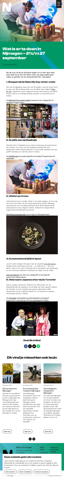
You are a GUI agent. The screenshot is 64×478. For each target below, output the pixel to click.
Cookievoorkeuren (54, 475)
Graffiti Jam (13, 156)
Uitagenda (44, 453)
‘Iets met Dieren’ (12, 275)
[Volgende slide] (33, 439)
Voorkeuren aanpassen (41, 472)
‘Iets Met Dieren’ (50, 264)
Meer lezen (7, 432)
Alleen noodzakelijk (25, 472)
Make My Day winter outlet (19, 100)
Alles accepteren (10, 472)
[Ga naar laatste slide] (30, 439)
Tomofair (12, 298)
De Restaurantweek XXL (16, 214)
